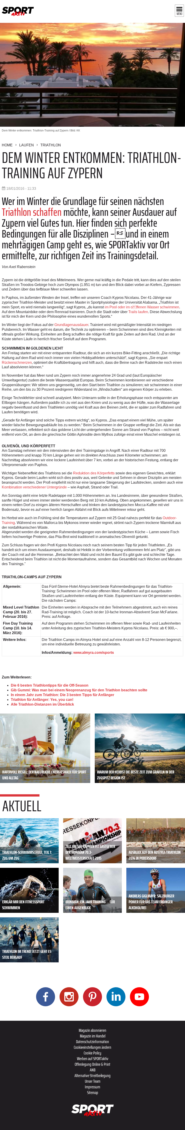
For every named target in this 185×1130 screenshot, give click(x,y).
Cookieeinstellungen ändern (92, 1047)
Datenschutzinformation (92, 1041)
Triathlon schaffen (32, 212)
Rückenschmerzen (17, 362)
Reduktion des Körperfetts (94, 473)
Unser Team (92, 1081)
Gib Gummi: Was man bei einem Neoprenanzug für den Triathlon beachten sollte (79, 690)
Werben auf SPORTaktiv (92, 1058)
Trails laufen (138, 312)
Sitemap (92, 1092)
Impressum (92, 1086)
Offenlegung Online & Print (92, 1064)
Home (7, 145)
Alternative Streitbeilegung (92, 1075)
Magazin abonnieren (92, 1030)
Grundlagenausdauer (71, 325)
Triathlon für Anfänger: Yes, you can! (42, 700)
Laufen (26, 145)
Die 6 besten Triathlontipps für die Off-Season (49, 685)
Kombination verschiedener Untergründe (34, 487)
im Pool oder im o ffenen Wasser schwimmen (142, 307)
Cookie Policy (92, 1052)
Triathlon (50, 145)
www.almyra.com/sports (93, 652)
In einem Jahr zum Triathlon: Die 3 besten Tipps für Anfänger (62, 695)
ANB (92, 1069)
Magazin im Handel (92, 1036)
